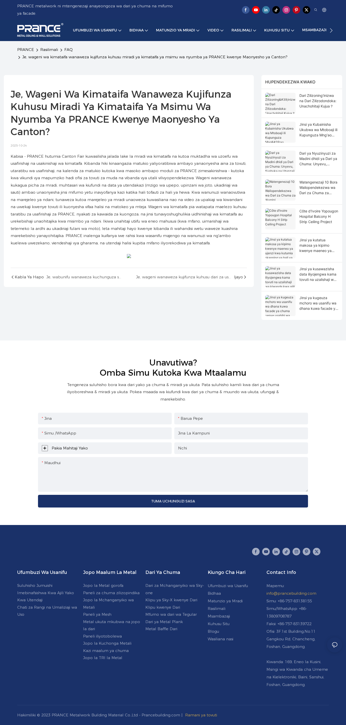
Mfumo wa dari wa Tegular (171, 614)
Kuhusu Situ (218, 623)
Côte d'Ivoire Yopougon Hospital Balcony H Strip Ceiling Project (318, 216)
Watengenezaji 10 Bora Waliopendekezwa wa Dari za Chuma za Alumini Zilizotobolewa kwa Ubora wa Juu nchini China (318, 187)
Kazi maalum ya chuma (106, 650)
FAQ (68, 49)
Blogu (213, 631)
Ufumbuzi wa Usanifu (228, 585)
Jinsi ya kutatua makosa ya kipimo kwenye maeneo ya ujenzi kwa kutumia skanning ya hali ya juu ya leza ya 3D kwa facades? (318, 245)
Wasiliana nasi (220, 639)
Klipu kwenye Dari (162, 607)
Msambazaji (219, 616)
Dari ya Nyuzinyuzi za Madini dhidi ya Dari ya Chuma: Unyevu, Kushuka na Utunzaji (318, 159)
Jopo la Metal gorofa (103, 585)
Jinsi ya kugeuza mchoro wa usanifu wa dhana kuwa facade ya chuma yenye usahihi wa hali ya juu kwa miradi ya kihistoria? (318, 303)
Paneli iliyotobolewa (102, 636)
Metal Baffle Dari (161, 628)
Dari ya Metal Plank (164, 621)
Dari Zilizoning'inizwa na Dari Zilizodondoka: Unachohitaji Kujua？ (317, 100)
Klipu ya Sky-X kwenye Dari (171, 599)
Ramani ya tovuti (201, 715)
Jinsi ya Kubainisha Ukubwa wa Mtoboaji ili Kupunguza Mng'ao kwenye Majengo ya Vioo (318, 130)
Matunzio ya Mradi (225, 601)
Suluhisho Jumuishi (34, 585)
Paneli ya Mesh (97, 614)
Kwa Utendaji (30, 599)
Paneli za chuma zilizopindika (111, 592)
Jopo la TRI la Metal (102, 657)
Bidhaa (214, 593)
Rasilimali (49, 49)
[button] (331, 30)
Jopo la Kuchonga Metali (107, 643)
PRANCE (25, 49)
